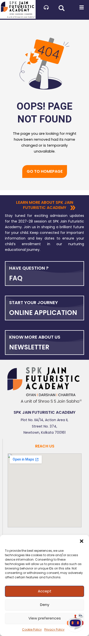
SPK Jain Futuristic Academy (44, 412)
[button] (81, 541)
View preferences (44, 618)
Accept (44, 591)
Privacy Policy (54, 629)
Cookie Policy (32, 629)
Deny (44, 604)
